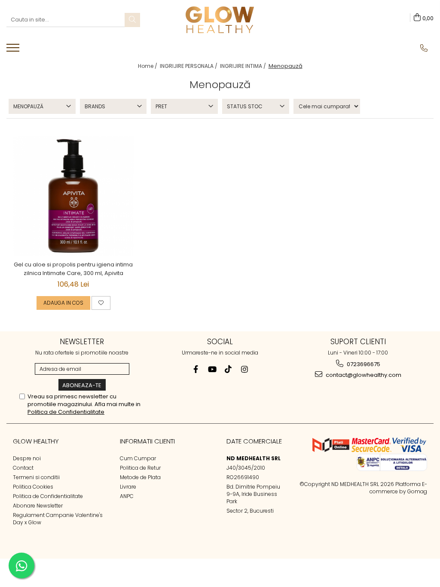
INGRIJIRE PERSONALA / (189, 66)
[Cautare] (132, 20)
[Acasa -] (220, 19)
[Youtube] (212, 369)
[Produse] (13, 50)
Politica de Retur (140, 467)
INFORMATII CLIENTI (147, 441)
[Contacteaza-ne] (424, 48)
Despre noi (27, 458)
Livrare (128, 486)
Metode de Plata (140, 477)
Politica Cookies (33, 486)
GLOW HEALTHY (36, 441)
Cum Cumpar (138, 458)
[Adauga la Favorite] (101, 303)
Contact (23, 467)
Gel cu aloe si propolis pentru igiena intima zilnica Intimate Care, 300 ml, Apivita (73, 268)
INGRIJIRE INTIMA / (243, 66)
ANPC (127, 496)
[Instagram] (244, 369)
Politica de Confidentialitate (66, 412)
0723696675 (362, 364)
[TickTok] (228, 369)
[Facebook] (195, 369)
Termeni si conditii (36, 477)
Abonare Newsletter (38, 505)
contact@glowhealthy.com (362, 375)
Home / (148, 66)
